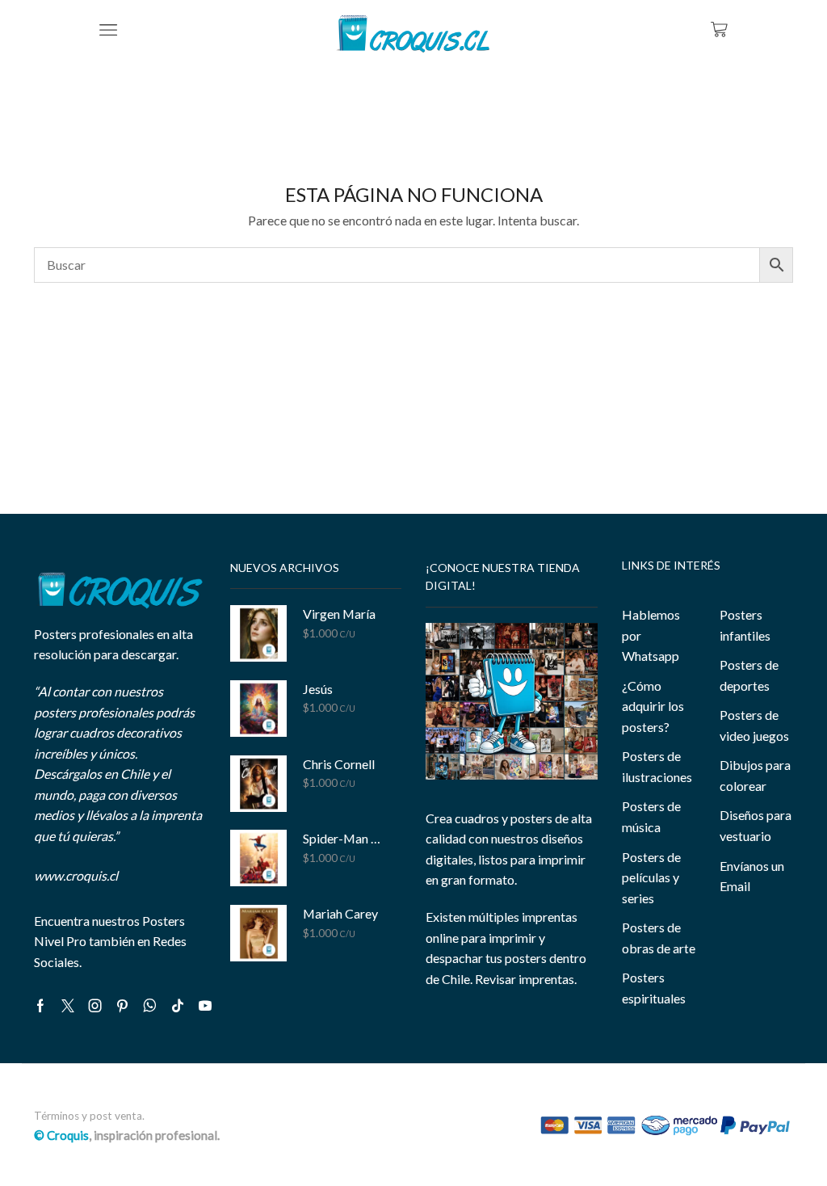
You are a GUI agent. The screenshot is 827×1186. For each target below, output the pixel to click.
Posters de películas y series (651, 877)
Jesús (318, 688)
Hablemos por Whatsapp (651, 635)
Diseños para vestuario (755, 825)
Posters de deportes (749, 675)
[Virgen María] (258, 633)
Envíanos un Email (752, 876)
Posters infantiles (745, 625)
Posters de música (651, 816)
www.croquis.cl (76, 875)
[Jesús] (258, 708)
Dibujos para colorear (755, 775)
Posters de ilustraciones (657, 766)
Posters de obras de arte (658, 937)
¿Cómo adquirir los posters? (653, 706)
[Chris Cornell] (258, 783)
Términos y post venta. (89, 1115)
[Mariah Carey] (258, 933)
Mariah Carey (340, 913)
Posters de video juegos (754, 725)
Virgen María (339, 613)
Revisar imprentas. (526, 978)
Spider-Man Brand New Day (342, 838)
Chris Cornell (339, 764)
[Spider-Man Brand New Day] (258, 858)
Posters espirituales (654, 987)
